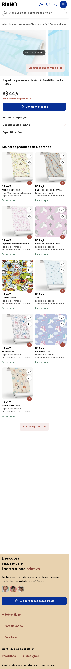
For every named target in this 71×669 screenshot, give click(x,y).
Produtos (9, 656)
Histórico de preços (15, 117)
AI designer (30, 656)
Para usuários (13, 625)
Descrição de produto (16, 124)
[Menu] (63, 4)
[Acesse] (55, 4)
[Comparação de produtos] (40, 4)
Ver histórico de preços (15, 98)
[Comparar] (29, 162)
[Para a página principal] (9, 4)
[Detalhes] (29, 183)
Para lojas (11, 637)
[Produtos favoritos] (48, 4)
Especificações (12, 132)
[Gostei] (29, 156)
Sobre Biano (12, 614)
